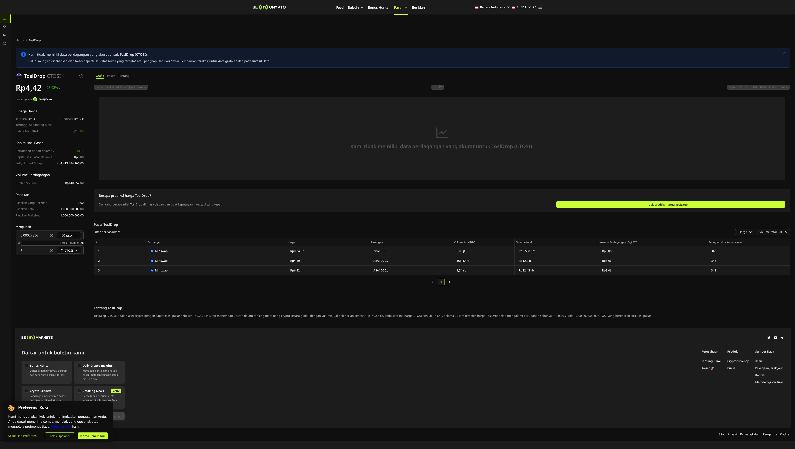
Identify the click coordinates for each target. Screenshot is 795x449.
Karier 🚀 (707, 368)
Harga (20, 40)
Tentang (124, 76)
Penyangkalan (750, 434)
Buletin (353, 7)
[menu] (5, 31)
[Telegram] (782, 338)
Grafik (100, 76)
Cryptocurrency (738, 361)
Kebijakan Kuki (61, 426)
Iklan (758, 361)
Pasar (398, 7)
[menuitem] (5, 18)
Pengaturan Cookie (776, 434)
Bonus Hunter (379, 7)
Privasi (732, 434)
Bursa (731, 368)
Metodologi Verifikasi (769, 382)
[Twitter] (769, 338)
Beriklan (418, 7)
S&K (721, 434)
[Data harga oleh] (42, 100)
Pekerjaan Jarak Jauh (769, 368)
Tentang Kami (711, 361)
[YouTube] (775, 338)
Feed (340, 7)
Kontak (760, 375)
